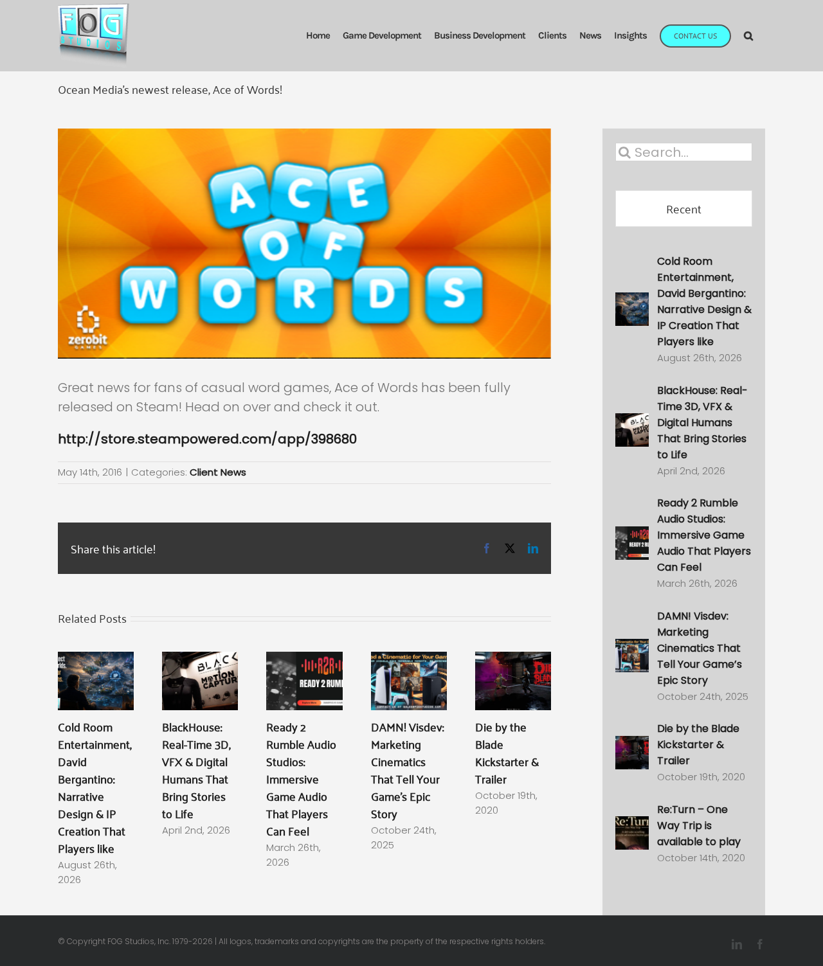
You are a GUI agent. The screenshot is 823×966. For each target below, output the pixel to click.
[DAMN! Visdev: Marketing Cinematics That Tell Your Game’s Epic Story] (409, 661)
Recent (683, 208)
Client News (218, 472)
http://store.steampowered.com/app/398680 (207, 439)
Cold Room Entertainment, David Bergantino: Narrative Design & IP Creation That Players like (95, 787)
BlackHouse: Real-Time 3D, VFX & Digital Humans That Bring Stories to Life (196, 769)
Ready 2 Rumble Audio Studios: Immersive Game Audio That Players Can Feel (301, 778)
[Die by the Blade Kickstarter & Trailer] (513, 661)
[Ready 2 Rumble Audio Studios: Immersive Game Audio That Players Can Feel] (304, 661)
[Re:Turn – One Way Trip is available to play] (632, 826)
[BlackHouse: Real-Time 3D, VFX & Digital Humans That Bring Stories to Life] (200, 661)
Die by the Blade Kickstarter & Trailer (507, 752)
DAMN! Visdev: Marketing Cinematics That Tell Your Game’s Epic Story (407, 769)
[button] (748, 35)
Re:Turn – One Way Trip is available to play (699, 825)
